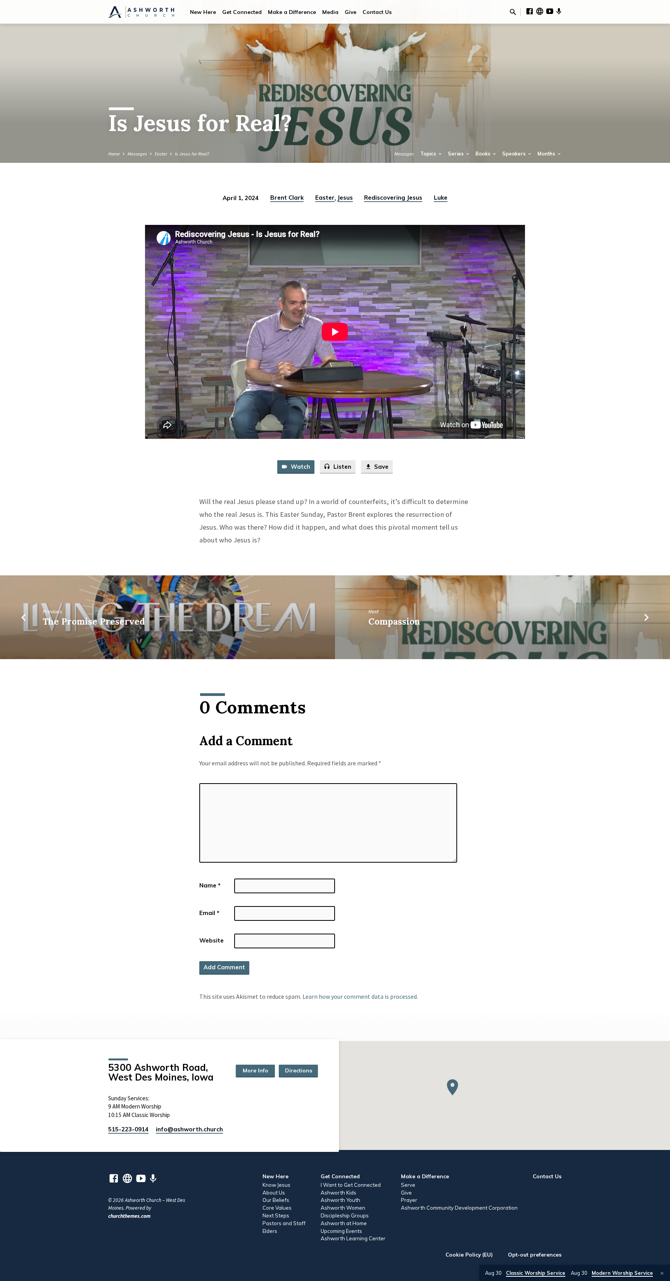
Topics (428, 153)
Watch (299, 466)
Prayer (409, 1200)
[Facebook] (529, 11)
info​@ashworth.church (189, 1129)
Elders (269, 1231)
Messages (137, 154)
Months (546, 153)
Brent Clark (287, 197)
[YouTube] (550, 11)
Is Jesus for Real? (192, 154)
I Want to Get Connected (351, 1185)
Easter (161, 154)
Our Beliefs (275, 1200)
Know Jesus (276, 1185)
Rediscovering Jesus (393, 197)
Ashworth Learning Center (353, 1238)
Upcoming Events (341, 1231)
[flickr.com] (539, 11)
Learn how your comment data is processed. (360, 996)
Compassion (394, 621)
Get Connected (242, 12)
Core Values (277, 1208)
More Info (255, 1070)
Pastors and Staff (284, 1223)
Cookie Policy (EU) (469, 1254)
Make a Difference (292, 12)
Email (209, 913)
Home (114, 154)
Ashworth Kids (338, 1193)
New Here (203, 12)
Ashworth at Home (344, 1223)
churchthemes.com (129, 1216)
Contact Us (377, 12)
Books (483, 153)
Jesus (345, 197)
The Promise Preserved (94, 621)
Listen (341, 466)
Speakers (514, 153)
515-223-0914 (128, 1129)
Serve (408, 1185)
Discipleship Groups (345, 1215)
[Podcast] (559, 12)
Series (456, 153)
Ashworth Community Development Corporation (459, 1208)
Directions (298, 1070)
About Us (273, 1193)
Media (330, 12)
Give (350, 12)
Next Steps (275, 1215)
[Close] (662, 1273)
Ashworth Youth (340, 1200)
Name (210, 885)
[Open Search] (513, 12)
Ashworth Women (343, 1208)
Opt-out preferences (534, 1254)
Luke (440, 197)
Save (381, 466)
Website (211, 940)
